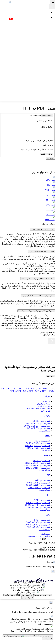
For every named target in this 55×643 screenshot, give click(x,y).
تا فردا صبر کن (27, 598)
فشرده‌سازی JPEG (41, 421)
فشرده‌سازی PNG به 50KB (38, 443)
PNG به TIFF (11, 389)
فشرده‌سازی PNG (42, 441)
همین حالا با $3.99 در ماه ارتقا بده (16, 595)
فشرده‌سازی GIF (42, 480)
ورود (15, 19)
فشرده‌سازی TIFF (42, 500)
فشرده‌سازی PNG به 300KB (37, 446)
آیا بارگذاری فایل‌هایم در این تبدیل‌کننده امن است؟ (36, 311)
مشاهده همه (44, 431)
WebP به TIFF (36, 389)
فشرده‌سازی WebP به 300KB (37, 465)
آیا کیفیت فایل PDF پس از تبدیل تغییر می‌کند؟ (37, 279)
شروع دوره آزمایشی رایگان (41, 595)
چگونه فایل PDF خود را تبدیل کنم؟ (41, 251)
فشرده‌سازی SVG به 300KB (37, 525)
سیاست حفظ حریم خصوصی (39, 536)
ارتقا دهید (50, 376)
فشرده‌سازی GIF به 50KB (38, 483)
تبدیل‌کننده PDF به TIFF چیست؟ (42, 229)
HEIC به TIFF (41, 391)
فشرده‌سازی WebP (41, 461)
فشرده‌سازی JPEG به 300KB (37, 426)
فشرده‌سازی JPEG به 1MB (38, 428)
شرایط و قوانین (43, 406)
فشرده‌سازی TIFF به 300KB (37, 505)
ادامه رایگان (47, 639)
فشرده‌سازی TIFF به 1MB (38, 507)
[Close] (41, 548)
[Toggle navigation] (52, 2)
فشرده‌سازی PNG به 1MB (38, 448)
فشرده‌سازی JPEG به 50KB (37, 423)
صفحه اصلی (45, 534)
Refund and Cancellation (38, 408)
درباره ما (46, 401)
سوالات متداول (43, 404)
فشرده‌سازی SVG (42, 520)
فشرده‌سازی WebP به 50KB (37, 463)
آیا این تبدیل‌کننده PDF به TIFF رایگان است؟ (38, 296)
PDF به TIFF (24, 389)
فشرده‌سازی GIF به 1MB (39, 488)
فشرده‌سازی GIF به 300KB (38, 485)
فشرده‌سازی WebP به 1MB (38, 468)
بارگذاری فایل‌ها (46, 154)
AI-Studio (6, 19)
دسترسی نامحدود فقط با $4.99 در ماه (28, 636)
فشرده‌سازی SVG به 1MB (38, 527)
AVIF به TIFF (28, 391)
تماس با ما (45, 411)
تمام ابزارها (45, 14)
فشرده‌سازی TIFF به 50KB (38, 503)
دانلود (50, 158)
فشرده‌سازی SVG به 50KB (38, 522)
